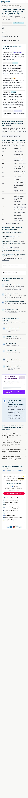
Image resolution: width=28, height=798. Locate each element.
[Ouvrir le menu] (26, 2)
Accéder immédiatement (14, 493)
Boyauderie (5, 239)
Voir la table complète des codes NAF (10, 223)
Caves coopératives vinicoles (9, 241)
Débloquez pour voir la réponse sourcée (13, 391)
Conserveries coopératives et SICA (11, 250)
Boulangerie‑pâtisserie (8, 236)
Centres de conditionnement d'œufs (11, 243)
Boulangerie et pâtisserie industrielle (11, 232)
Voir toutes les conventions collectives (13, 470)
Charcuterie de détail (7, 248)
